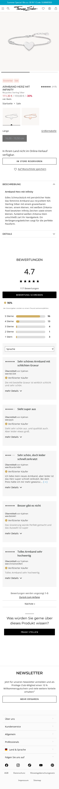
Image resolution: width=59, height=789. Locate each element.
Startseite (8, 103)
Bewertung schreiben (29, 295)
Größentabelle (48, 130)
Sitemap (37, 780)
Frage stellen (29, 632)
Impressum (23, 780)
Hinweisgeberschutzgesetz (42, 773)
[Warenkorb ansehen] (56, 8)
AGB (6, 773)
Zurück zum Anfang (29, 597)
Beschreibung (12, 184)
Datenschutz (19, 773)
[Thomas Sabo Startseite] (8, 8)
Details (7, 234)
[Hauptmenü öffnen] (2, 8)
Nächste (30, 603)
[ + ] (45, 482)
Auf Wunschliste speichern (32, 169)
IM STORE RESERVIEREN (29, 161)
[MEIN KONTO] (49, 8)
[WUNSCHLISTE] (43, 8)
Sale (18, 103)
